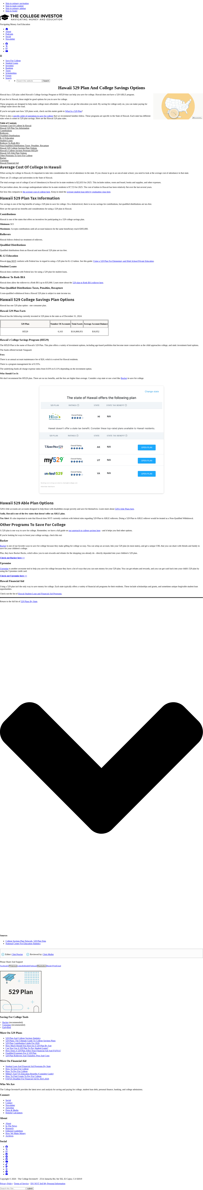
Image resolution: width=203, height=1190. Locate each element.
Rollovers (4, 133)
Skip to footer (11, 11)
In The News (11, 1126)
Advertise (10, 1108)
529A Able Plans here (124, 509)
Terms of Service (21, 1183)
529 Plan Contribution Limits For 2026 (22, 1043)
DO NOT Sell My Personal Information (48, 1183)
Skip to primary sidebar (16, 8)
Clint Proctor (17, 954)
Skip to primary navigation (17, 3)
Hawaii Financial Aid (9, 163)
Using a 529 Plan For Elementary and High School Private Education (123, 261)
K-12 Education (7, 138)
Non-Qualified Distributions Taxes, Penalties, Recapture (24, 145)
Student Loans (6, 140)
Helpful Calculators (14, 1113)
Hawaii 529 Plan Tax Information (14, 128)
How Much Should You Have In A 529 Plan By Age (29, 1046)
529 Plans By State (29, 601)
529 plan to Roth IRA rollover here (88, 282)
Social (8, 1100)
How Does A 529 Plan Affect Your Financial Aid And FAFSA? (33, 1050)
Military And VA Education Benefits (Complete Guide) (30, 1074)
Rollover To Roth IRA (10, 143)
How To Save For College (17, 1069)
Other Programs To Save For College (16, 155)
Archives (9, 1136)
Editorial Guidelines (14, 1131)
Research (10, 1128)
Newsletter (10, 1105)
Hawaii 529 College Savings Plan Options (18, 148)
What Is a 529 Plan (73, 111)
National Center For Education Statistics (23, 943)
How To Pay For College (17, 1071)
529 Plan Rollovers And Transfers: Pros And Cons (27, 1055)
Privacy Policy (6, 1183)
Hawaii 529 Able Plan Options (13, 153)
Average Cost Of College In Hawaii (15, 125)
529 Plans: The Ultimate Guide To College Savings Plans (31, 1041)
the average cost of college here (36, 192)
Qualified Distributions (10, 135)
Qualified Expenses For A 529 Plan (21, 1053)
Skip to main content (14, 6)
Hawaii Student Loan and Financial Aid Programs (40, 594)
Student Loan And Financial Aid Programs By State (28, 1066)
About (8, 1123)
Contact (9, 1103)
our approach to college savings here (84, 530)
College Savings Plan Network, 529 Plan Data (26, 941)
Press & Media (12, 1110)
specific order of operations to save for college (33, 116)
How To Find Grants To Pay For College (23, 1076)
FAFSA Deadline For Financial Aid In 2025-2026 (27, 1079)
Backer (3, 158)
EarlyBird (6, 1027)
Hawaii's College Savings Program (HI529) (19, 150)
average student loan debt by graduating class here (88, 192)
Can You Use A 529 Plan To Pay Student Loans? (27, 1048)
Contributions (6, 130)
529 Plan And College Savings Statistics (23, 1038)
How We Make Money (16, 1133)
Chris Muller (48, 954)
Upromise (4, 160)
